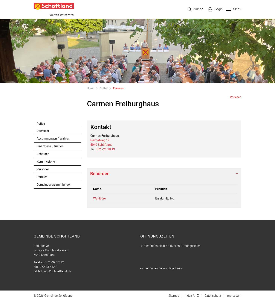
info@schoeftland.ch (57, 271)
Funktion (161, 189)
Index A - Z (192, 295)
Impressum (234, 295)
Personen (47, 170)
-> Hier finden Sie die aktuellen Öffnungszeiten (170, 246)
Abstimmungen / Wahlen (53, 138)
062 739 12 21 (49, 267)
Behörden (43, 154)
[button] (195, 9)
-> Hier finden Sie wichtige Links (161, 268)
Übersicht (43, 131)
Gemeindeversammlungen (54, 184)
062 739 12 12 (54, 262)
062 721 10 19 (105, 149)
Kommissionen (46, 161)
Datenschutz (212, 295)
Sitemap (173, 295)
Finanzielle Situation (50, 146)
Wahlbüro (99, 198)
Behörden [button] (99, 173)
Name (97, 189)
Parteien (42, 177)
